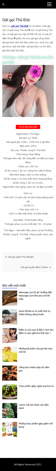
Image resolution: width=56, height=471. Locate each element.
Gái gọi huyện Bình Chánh (34, 267)
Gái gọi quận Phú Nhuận (21, 256)
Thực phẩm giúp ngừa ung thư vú (36, 385)
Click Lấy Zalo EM (28, 126)
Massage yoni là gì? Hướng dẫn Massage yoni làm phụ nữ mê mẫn (35, 295)
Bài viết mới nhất (14, 285)
